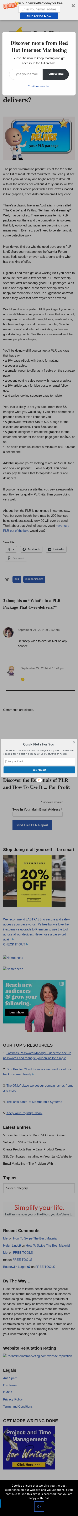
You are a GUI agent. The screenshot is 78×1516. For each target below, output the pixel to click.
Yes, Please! (39, 770)
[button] (38, 744)
